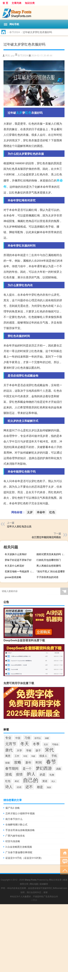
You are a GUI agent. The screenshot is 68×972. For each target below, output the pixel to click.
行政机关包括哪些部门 (48, 560)
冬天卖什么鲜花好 (14, 565)
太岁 (19, 112)
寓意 (7, 755)
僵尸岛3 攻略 (12, 807)
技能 (7, 762)
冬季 (36, 743)
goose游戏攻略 (13, 577)
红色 (28, 112)
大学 (19, 750)
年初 (25, 756)
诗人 (9, 786)
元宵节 (10, 743)
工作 (17, 755)
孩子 (38, 750)
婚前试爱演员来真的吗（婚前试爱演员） (51, 554)
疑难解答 (44, 883)
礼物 (52, 774)
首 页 (5, 3)
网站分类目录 (55, 879)
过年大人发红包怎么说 (19, 526)
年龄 (33, 756)
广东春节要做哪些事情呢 (18, 852)
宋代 (49, 749)
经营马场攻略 (12, 841)
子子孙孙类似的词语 (47, 577)
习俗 (27, 738)
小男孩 (34, 899)
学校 (28, 750)
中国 (17, 738)
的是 (42, 774)
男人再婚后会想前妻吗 (48, 565)
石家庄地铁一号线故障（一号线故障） (20, 571)
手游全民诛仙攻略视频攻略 (20, 830)
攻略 (17, 762)
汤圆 (58, 768)
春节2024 (14, 32)
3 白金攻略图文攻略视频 (18, 846)
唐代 (9, 749)
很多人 (43, 755)
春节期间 (11, 768)
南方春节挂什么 (13, 819)
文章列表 (16, 3)
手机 (54, 755)
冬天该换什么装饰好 (16, 554)
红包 (7, 781)
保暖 (47, 738)
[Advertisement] (34, 938)
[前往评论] (64, 861)
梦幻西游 (44, 768)
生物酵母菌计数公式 (16, 824)
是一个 (27, 768)
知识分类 (30, 3)
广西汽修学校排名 (15, 835)
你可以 (38, 738)
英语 (44, 781)
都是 (40, 787)
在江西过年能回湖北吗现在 (46, 537)
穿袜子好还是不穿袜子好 (18, 560)
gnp (12, 55)
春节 (51, 761)
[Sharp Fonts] (34, 13)
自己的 (30, 779)
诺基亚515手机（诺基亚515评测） (24, 858)
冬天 (24, 743)
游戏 (8, 774)
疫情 (19, 774)
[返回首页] (64, 853)
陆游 (49, 787)
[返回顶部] (64, 870)
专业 (8, 737)
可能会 (55, 744)
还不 (29, 786)
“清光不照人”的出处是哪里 (50, 571)
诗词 (19, 787)
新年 (28, 762)
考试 (17, 781)
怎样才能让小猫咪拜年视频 (20, 813)
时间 (39, 762)
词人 (53, 781)
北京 (46, 744)
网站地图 (34, 883)
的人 (31, 774)
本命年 (41, 512)
